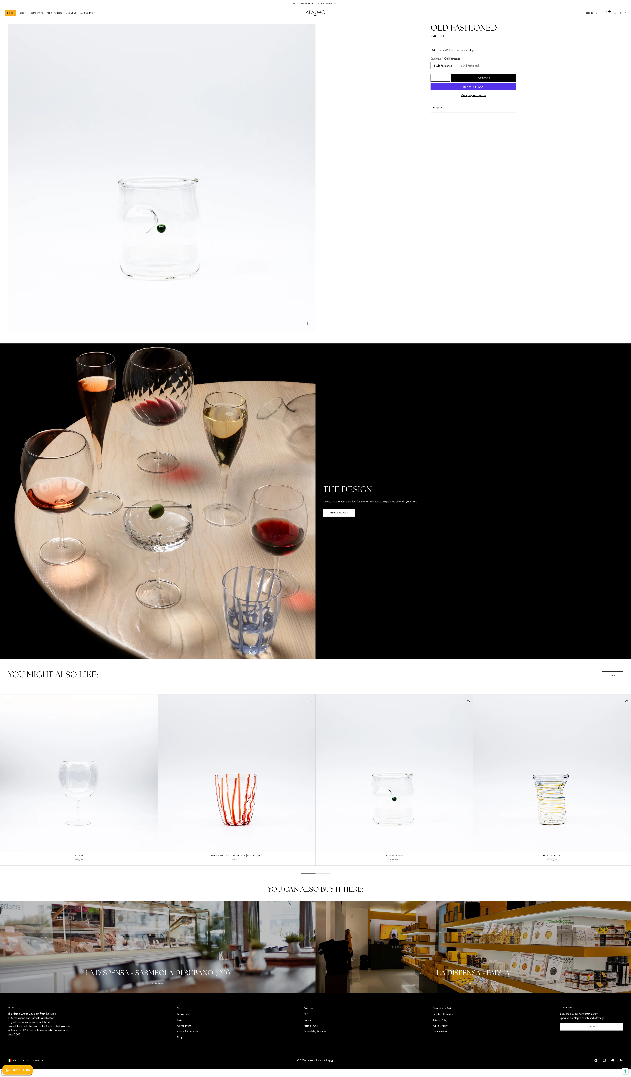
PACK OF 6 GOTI (552, 856)
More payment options (473, 95)
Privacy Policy (440, 1020)
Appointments (54, 13)
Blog (179, 1037)
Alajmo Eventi (88, 13)
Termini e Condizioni (443, 1014)
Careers (308, 1020)
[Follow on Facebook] (595, 1060)
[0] (607, 13)
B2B (306, 1014)
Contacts (308, 1008)
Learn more (158, 983)
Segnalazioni (440, 1031)
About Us (71, 13)
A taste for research (187, 1031)
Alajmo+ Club (311, 1025)
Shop (23, 13)
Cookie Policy (440, 1025)
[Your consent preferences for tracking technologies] (625, 1071)
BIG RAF (78, 856)
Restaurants (36, 13)
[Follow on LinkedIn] (621, 1060)
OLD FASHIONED (394, 856)
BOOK (10, 13)
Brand (180, 1020)
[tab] (53, 675)
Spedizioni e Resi (442, 1008)
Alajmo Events (184, 1025)
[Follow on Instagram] (604, 1060)
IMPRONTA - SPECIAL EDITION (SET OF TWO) (236, 856)
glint (331, 1060)
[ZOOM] (307, 323)
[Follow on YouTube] (613, 1060)
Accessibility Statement (315, 1031)
